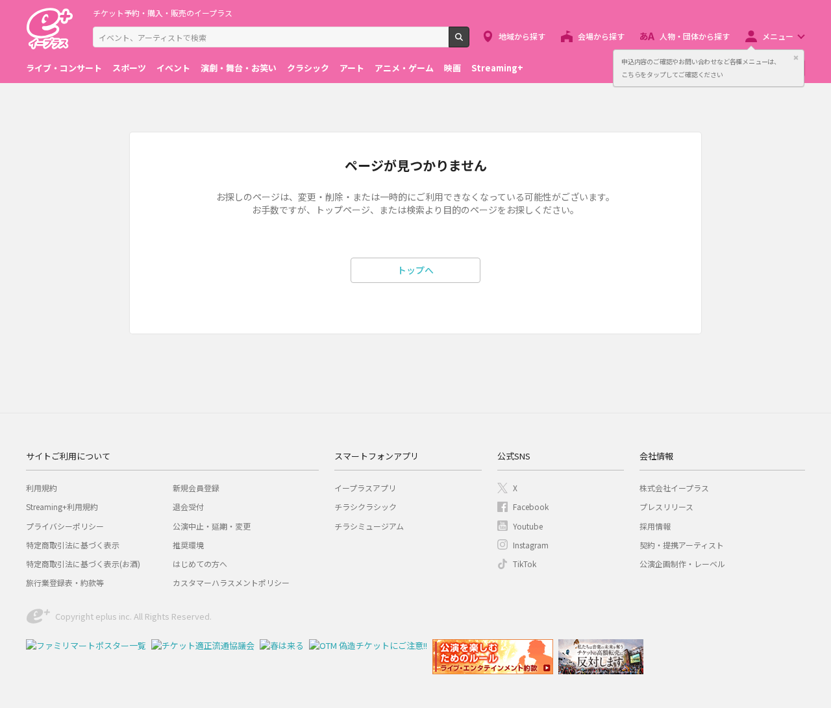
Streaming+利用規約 (62, 506)
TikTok (524, 563)
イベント (173, 68)
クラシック (308, 68)
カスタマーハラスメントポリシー (231, 582)
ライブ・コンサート (64, 68)
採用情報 (655, 525)
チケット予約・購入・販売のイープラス (162, 12)
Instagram (531, 544)
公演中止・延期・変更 (212, 525)
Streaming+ (497, 68)
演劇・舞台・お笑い (239, 68)
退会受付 (188, 506)
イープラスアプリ (365, 487)
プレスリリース (666, 506)
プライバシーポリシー (65, 525)
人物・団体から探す (695, 36)
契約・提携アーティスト (681, 544)
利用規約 (41, 487)
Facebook (531, 506)
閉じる (796, 58)
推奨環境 (188, 544)
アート (352, 68)
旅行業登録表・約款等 (65, 582)
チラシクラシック (365, 506)
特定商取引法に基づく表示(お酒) (83, 563)
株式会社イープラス (674, 487)
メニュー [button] (777, 36)
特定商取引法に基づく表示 (72, 544)
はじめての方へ (200, 563)
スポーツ (129, 68)
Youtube (528, 525)
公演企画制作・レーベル (682, 563)
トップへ (415, 269)
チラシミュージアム (369, 525)
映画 (452, 68)
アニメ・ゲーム (404, 68)
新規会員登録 (196, 487)
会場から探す (601, 36)
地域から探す (522, 36)
